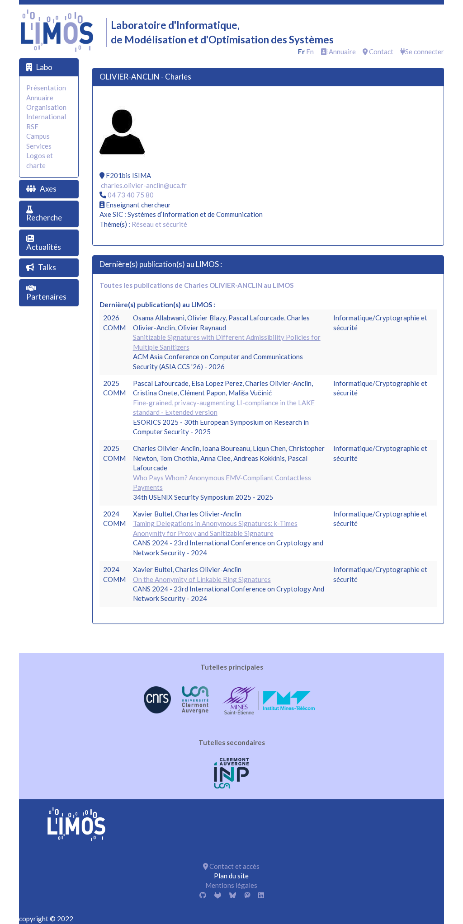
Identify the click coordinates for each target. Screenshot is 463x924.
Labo (44, 67)
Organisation (46, 107)
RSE (32, 126)
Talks (47, 267)
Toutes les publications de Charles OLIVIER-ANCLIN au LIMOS (196, 285)
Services (39, 146)
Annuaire (341, 51)
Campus (38, 136)
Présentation (46, 88)
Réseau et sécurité (159, 224)
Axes (48, 188)
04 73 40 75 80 (131, 195)
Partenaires (46, 296)
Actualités (43, 247)
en (310, 51)
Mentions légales (231, 885)
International (46, 117)
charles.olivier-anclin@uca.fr (144, 185)
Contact (380, 51)
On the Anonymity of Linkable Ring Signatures (202, 579)
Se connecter (424, 51)
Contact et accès (234, 866)
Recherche (44, 217)
